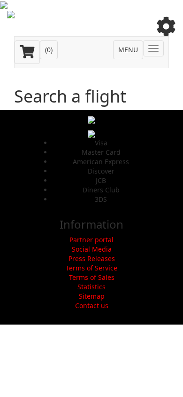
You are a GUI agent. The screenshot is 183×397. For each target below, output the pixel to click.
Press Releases (92, 258)
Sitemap (92, 296)
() (49, 49)
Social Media (92, 249)
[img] (166, 26)
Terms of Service (91, 267)
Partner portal (91, 239)
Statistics (91, 286)
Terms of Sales (91, 277)
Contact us (91, 305)
